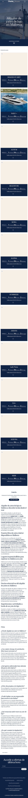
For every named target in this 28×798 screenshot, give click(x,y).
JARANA (14, 331)
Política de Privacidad (14, 786)
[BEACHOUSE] (14, 183)
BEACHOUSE (14, 186)
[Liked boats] (24, 1)
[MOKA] (14, 220)
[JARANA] (14, 328)
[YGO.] (14, 401)
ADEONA (14, 439)
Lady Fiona (14, 367)
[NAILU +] (14, 111)
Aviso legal (20, 780)
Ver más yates (14, 499)
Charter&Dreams (14, 790)
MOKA (14, 222)
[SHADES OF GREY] (14, 75)
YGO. (14, 403)
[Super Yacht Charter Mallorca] (14, 2)
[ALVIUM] (14, 147)
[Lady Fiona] (14, 364)
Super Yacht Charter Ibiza (14, 788)
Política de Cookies (14, 783)
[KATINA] (14, 256)
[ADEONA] (14, 437)
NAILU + (14, 113)
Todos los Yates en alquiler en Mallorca (14, 778)
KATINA (14, 258)
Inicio (3, 752)
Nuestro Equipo (9, 780)
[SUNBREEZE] (14, 292)
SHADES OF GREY (14, 77)
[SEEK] (14, 473)
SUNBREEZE (14, 295)
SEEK (14, 476)
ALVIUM (14, 150)
